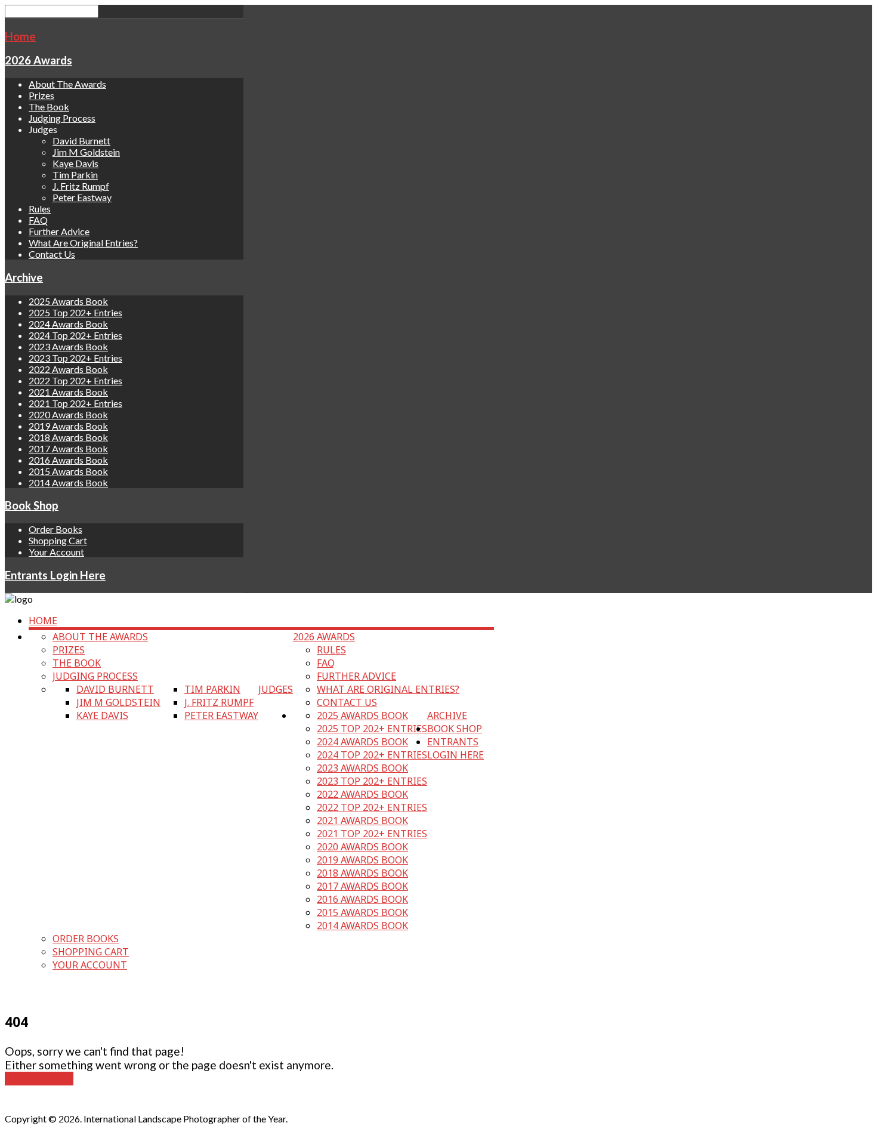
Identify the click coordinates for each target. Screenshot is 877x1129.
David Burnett (81, 140)
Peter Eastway (82, 197)
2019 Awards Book (68, 425)
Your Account (56, 551)
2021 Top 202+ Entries (75, 403)
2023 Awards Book (68, 346)
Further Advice (59, 231)
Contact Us (52, 254)
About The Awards (67, 84)
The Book (49, 106)
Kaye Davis (75, 163)
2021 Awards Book (68, 391)
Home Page (39, 1078)
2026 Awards (38, 60)
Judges (275, 689)
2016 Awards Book (68, 459)
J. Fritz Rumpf (81, 186)
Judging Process (62, 118)
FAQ (38, 220)
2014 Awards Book (68, 482)
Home (20, 36)
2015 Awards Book (68, 471)
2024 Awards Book (68, 323)
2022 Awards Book (68, 369)
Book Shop (31, 505)
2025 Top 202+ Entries (75, 312)
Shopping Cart (58, 540)
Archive (24, 277)
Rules (40, 208)
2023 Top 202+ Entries (75, 357)
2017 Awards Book (68, 448)
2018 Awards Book (68, 437)
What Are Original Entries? (83, 242)
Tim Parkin (75, 174)
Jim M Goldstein (86, 152)
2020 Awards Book (68, 414)
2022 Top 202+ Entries (75, 380)
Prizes (41, 95)
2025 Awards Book (68, 301)
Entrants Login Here (55, 575)
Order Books (55, 529)
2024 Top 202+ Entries (75, 335)
